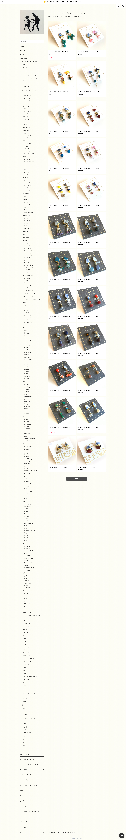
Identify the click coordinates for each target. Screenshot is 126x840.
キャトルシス (26, 116)
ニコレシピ (27, 486)
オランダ (25, 81)
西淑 (25, 488)
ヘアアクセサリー (29, 111)
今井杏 (26, 350)
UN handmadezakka (29, 141)
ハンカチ (26, 310)
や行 (24, 573)
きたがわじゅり (28, 387)
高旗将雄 (26, 449)
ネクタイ (26, 493)
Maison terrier (28, 563)
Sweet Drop (26, 127)
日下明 (26, 399)
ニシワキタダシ (28, 491)
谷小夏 (26, 454)
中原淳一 (26, 481)
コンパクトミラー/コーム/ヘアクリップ (30, 811)
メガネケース (27, 315)
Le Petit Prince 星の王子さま (31, 299)
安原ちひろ (27, 576)
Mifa (24, 234)
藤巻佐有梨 (27, 528)
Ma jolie (25, 231)
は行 (24, 501)
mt (25, 685)
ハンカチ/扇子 (25, 715)
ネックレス (27, 98)
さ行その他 (27, 441)
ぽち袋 (24, 667)
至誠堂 (25, 745)
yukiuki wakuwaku (28, 212)
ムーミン (26, 687)
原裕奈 (26, 511)
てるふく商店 (27, 461)
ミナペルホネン (28, 144)
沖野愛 (26, 374)
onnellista (26, 193)
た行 (24, 444)
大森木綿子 (27, 366)
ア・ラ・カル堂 (28, 340)
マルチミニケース (29, 317)
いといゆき (27, 345)
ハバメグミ (27, 509)
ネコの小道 (26, 106)
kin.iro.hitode (28, 396)
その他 (26, 103)
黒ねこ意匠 (27, 406)
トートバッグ (27, 248)
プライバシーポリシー (54, 832)
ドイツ (24, 64)
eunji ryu (27, 357)
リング (26, 209)
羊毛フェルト (27, 159)
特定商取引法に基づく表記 (68, 832)
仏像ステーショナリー (30, 530)
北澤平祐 (26, 392)
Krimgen (26, 404)
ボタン (26, 84)
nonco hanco (28, 496)
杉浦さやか (27, 429)
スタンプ (25, 650)
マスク (26, 272)
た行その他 (27, 473)
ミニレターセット (27, 623)
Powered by (74, 838)
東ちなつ (26, 516)
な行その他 (27, 498)
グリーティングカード (28, 658)
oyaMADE (27, 376)
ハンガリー (26, 70)
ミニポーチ (27, 258)
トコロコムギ (27, 466)
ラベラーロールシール (29, 693)
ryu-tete (25, 177)
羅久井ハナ (27, 593)
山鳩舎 (26, 578)
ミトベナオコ (27, 555)
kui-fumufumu (27, 228)
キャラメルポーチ (28, 253)
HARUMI (25, 240)
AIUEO (26, 330)
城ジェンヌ (26, 742)
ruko (25, 598)
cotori (26, 408)
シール (24, 644)
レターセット (26, 620)
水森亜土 (26, 553)
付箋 (24, 635)
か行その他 (27, 413)
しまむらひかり (28, 424)
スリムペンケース (29, 265)
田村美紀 (26, 456)
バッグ (26, 305)
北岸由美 (26, 389)
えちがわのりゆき (29, 359)
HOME (49, 13)
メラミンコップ (27, 733)
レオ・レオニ (27, 601)
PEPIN (26, 535)
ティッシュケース (28, 267)
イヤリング (27, 183)
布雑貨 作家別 (26, 237)
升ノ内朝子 (27, 546)
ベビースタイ (27, 270)
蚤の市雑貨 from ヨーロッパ (29, 61)
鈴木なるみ (27, 431)
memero (25, 196)
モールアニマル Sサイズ (30, 75)
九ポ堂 (26, 394)
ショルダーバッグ (28, 243)
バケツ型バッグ (28, 246)
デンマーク (26, 87)
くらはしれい (27, 401)
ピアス (26, 170)
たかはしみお (27, 446)
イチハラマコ (27, 342)
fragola (26, 533)
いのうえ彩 (27, 347)
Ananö (26, 338)
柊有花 (26, 513)
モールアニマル (28, 73)
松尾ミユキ (27, 548)
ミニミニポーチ (28, 260)
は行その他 (27, 540)
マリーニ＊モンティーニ (30, 551)
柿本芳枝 (26, 384)
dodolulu (27, 463)
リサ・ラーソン (28, 596)
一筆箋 (25, 629)
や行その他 (27, 588)
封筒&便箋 (26, 626)
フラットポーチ (28, 255)
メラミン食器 (25, 727)
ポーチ (26, 138)
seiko (26, 436)
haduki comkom (28, 290)
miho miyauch (28, 558)
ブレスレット (27, 100)
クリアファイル (27, 664)
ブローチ (26, 119)
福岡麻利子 (27, 525)
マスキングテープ (29, 322)
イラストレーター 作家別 (28, 297)
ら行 (24, 591)
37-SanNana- (27, 167)
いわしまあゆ (27, 352)
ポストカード (27, 135)
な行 (24, 476)
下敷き (24, 670)
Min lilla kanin (27, 215)
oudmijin (26, 369)
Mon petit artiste (29, 567)
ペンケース (26, 647)
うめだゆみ (26, 130)
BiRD (24, 156)
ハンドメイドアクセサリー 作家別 (62, 13)
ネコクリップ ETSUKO (29, 293)
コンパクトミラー (28, 320)
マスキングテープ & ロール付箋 (30, 676)
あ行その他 (27, 378)
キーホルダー (28, 172)
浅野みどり (27, 333)
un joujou (26, 93)
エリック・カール (28, 362)
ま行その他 (27, 570)
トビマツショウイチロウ (30, 471)
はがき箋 (25, 632)
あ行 (24, 327)
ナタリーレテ (26, 302)
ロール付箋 (26, 679)
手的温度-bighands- (30, 459)
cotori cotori (28, 411)
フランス (25, 67)
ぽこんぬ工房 (26, 190)
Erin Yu (26, 364)
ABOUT (22, 50)
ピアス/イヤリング (29, 96)
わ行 (24, 606)
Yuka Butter (27, 583)
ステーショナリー (26, 612)
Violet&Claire (28, 504)
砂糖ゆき (26, 419)
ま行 (24, 543)
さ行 (24, 416)
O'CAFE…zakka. (28, 275)
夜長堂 (26, 585)
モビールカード (27, 661)
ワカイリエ (27, 609)
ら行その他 (27, 603)
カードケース (27, 262)
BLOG (22, 54)
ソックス (24, 724)
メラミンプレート (27, 730)
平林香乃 (26, 518)
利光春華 (26, 468)
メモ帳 (24, 638)
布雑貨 (26, 146)
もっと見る (77, 479)
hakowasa (27, 506)
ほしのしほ (27, 538)
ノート (24, 641)
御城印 (23, 739)
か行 (24, 381)
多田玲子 (26, 451)
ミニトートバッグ (28, 250)
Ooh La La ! (27, 354)
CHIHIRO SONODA (29, 438)
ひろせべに (27, 521)
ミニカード (26, 653)
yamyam (26, 580)
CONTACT (23, 749)
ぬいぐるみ (27, 278)
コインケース (27, 285)
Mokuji (26, 565)
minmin (26, 560)
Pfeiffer (75, 13)
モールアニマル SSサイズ (31, 78)
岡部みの (26, 371)
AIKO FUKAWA (28, 523)
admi (25, 335)
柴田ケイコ (27, 421)
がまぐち (26, 313)
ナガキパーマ (27, 479)
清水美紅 (26, 426)
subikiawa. (27, 433)
